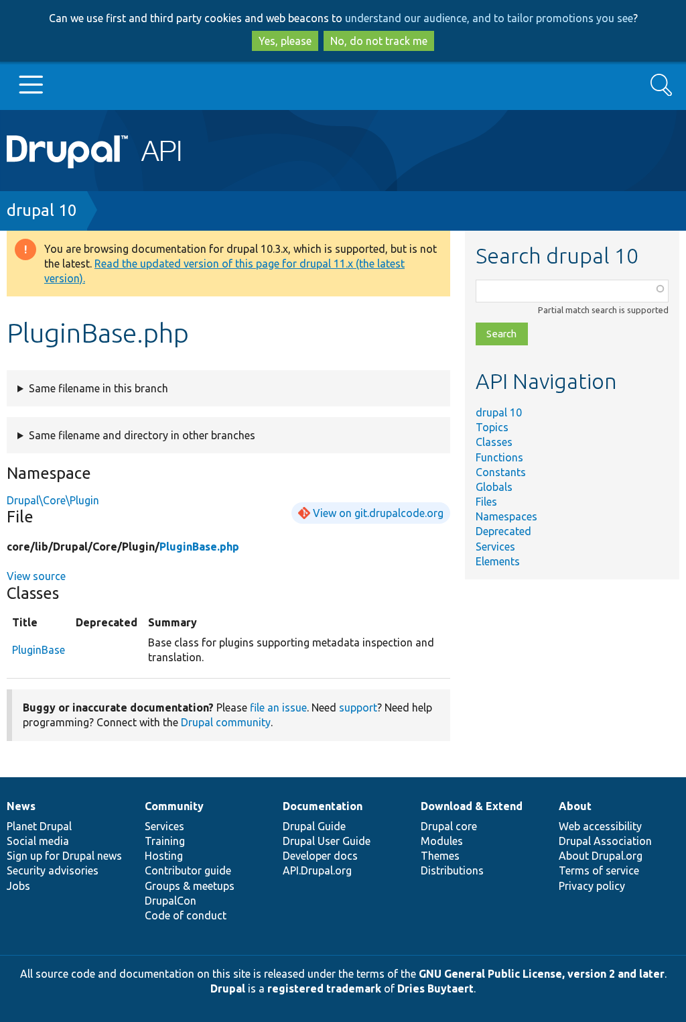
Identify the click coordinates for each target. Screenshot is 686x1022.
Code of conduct (185, 915)
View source (36, 576)
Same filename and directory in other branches (142, 435)
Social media (38, 841)
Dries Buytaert (435, 988)
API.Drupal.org (317, 870)
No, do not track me (378, 41)
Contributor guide (188, 870)
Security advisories (52, 870)
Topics (492, 427)
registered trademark (324, 988)
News (21, 806)
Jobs (18, 886)
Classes (494, 442)
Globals (494, 487)
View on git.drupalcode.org (378, 513)
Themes (440, 856)
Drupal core (449, 826)
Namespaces (506, 516)
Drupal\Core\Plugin (53, 500)
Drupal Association (605, 841)
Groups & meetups (189, 886)
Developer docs (320, 856)
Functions (499, 457)
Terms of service (599, 870)
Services (495, 547)
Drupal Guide (314, 826)
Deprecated (503, 531)
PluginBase (38, 650)
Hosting (164, 856)
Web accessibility (600, 826)
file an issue (278, 707)
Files (486, 502)
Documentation (322, 806)
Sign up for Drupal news (64, 856)
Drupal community (226, 722)
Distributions (452, 870)
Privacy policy (592, 886)
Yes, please (285, 41)
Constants (501, 472)
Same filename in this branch (98, 388)
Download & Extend (472, 806)
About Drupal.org (600, 856)
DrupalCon (170, 901)
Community (174, 806)
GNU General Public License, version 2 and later (542, 974)
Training (165, 841)
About (575, 806)
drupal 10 (42, 210)
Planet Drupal (39, 826)
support (358, 707)
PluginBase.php (199, 547)
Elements (498, 561)
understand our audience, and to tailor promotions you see (489, 18)
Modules (442, 841)
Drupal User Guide (326, 841)
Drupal (227, 988)
